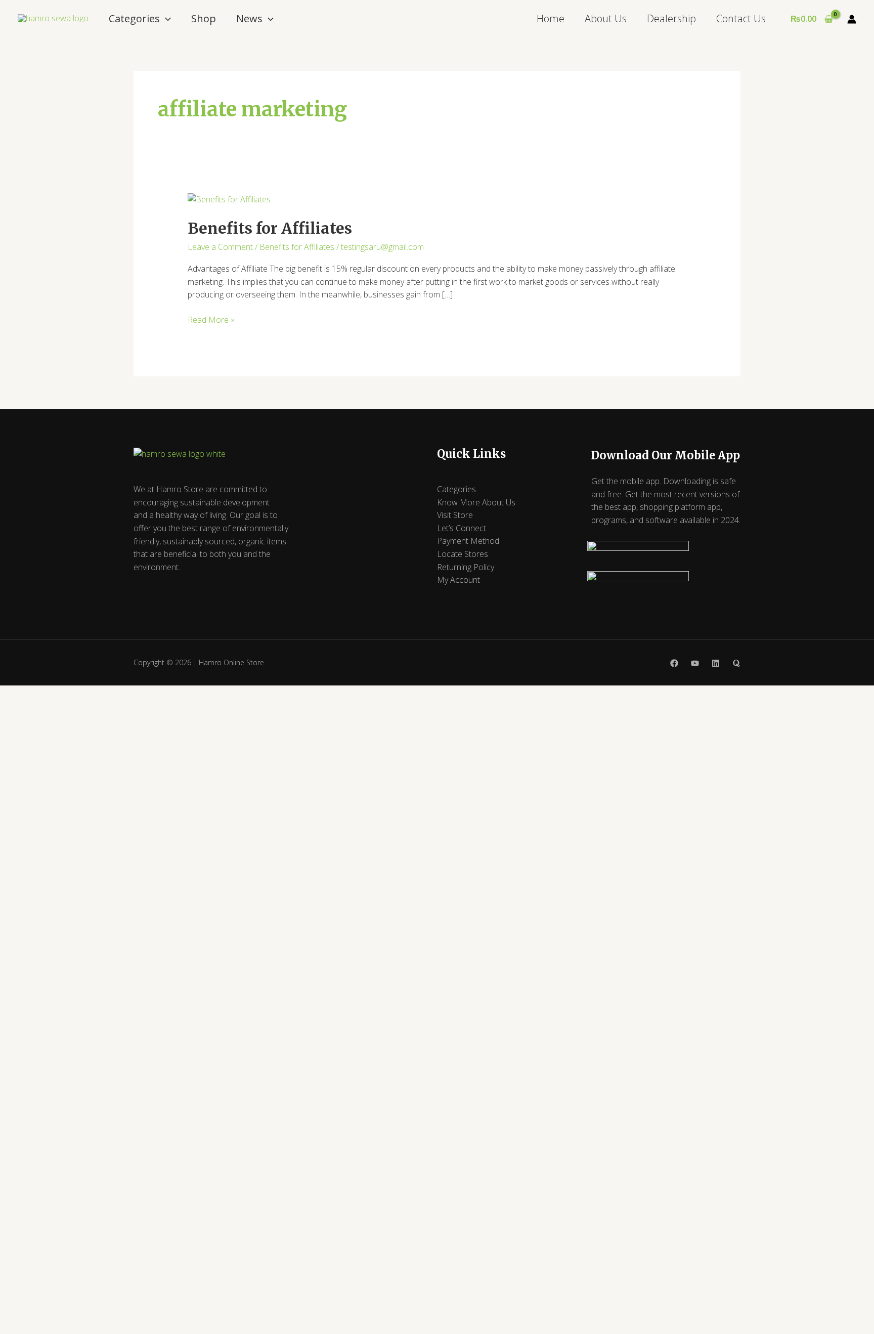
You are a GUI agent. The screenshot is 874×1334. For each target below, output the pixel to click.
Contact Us (741, 18)
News (249, 18)
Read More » (211, 319)
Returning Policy (465, 567)
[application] (165, 18)
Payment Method (468, 540)
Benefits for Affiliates (270, 228)
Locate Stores (462, 554)
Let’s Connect (461, 528)
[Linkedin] (716, 663)
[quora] (736, 663)
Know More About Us (476, 502)
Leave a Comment (220, 246)
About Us (606, 18)
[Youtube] (695, 663)
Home (550, 18)
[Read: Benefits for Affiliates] (229, 198)
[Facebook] (674, 663)
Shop (203, 18)
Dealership (671, 18)
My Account (458, 579)
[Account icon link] (851, 19)
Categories (134, 18)
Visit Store (455, 515)
